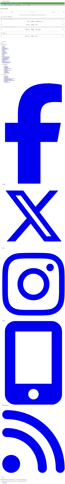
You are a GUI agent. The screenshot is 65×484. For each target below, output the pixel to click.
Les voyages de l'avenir (5, 56)
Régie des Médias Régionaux (6, 61)
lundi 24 (12, 12)
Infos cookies (6, 66)
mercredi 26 (53, 12)
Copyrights (6, 69)
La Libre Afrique (4, 53)
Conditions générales (7, 70)
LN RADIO (4, 51)
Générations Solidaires (5, 62)
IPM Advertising (4, 60)
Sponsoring (6, 81)
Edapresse (3, 46)
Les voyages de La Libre (6, 57)
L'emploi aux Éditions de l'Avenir (9, 78)
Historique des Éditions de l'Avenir (9, 80)
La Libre (3, 47)
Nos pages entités (6, 72)
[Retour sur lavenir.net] (32, 1)
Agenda (3, 55)
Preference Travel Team (5, 59)
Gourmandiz (4, 52)
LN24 (3, 50)
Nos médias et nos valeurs (8, 79)
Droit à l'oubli (6, 67)
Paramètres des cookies (7, 68)
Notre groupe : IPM (7, 82)
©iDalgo (1, 38)
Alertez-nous (6, 77)
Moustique (3, 49)
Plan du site (6, 71)
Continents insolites (5, 58)
